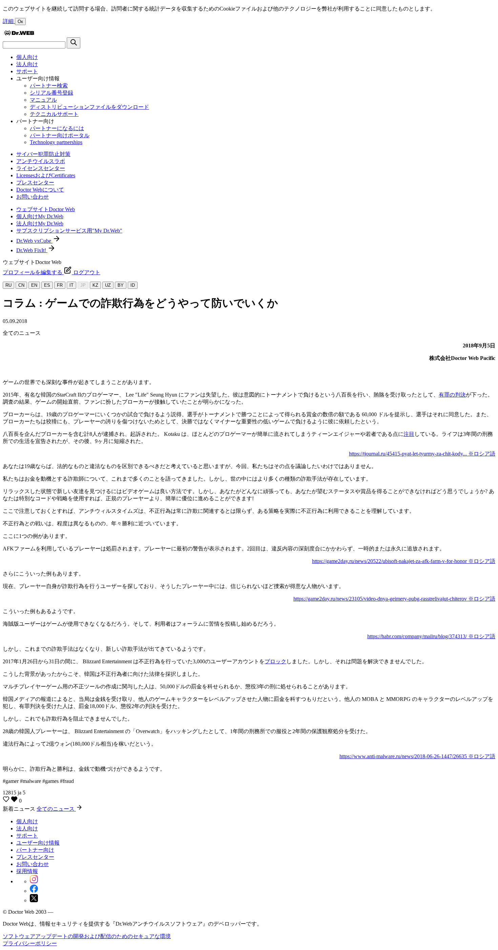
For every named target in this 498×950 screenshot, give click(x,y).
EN (34, 285)
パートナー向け (35, 850)
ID (132, 285)
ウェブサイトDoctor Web (45, 209)
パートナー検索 (49, 85)
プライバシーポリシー (30, 943)
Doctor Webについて (40, 190)
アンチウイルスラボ (40, 161)
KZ (95, 285)
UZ (108, 285)
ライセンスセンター (40, 168)
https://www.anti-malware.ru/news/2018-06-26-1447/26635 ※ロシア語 (417, 756)
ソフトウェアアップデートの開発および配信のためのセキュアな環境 (87, 936)
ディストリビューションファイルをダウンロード (89, 107)
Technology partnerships (56, 142)
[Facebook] (34, 891)
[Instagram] (34, 881)
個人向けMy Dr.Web (39, 216)
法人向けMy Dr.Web (39, 223)
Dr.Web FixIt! (31, 250)
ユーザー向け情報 (38, 843)
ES (47, 285)
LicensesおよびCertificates (45, 175)
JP (83, 285)
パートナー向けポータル (59, 135)
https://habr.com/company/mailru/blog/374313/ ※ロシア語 (431, 636)
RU (8, 285)
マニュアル (43, 100)
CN (21, 285)
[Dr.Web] (19, 34)
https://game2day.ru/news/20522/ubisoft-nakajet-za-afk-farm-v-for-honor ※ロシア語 (403, 561)
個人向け (27, 57)
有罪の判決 (452, 395)
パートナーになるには (57, 128)
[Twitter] (34, 900)
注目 (408, 434)
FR (60, 285)
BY (121, 285)
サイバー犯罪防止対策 (43, 154)
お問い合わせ (32, 197)
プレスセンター (35, 182)
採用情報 (27, 871)
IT (71, 285)
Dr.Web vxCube (34, 241)
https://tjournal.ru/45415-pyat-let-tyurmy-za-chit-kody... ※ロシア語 (422, 454)
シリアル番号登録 (51, 93)
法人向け (27, 64)
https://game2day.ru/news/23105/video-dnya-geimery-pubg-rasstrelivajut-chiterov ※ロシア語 (394, 599)
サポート (27, 71)
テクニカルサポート (54, 114)
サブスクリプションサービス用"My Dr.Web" (69, 231)
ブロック (275, 661)
